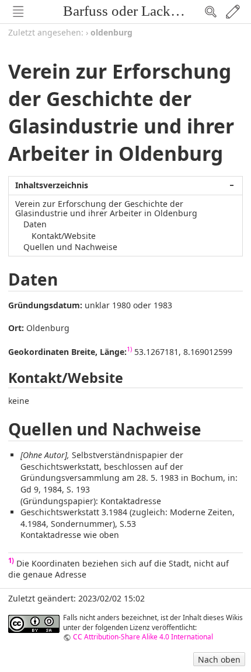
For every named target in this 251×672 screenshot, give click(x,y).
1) (129, 348)
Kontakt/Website (64, 235)
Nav (18, 11)
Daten (35, 224)
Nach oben (219, 659)
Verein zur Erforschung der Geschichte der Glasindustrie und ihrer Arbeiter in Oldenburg (106, 208)
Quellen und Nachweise (70, 246)
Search (210, 11)
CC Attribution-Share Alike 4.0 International (143, 636)
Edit (233, 11)
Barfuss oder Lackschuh (134, 11)
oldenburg (111, 32)
